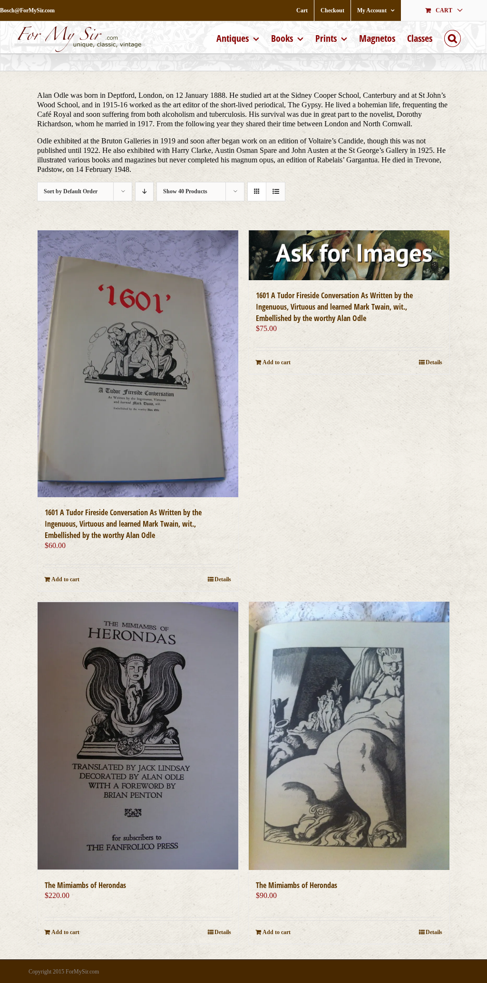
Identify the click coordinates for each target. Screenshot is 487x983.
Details (222, 579)
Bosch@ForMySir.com (27, 10)
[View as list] (275, 191)
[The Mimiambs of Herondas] (138, 736)
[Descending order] (144, 191)
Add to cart (65, 579)
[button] (452, 37)
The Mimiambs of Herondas (85, 885)
